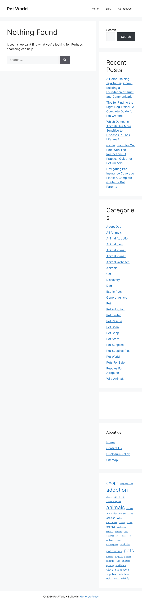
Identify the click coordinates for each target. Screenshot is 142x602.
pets (129, 550)
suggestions (122, 569)
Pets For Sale (115, 362)
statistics (121, 565)
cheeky (122, 523)
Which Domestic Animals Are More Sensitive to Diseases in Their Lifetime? (118, 130)
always (109, 497)
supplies (111, 574)
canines (110, 517)
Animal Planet (116, 250)
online (109, 540)
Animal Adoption (117, 238)
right (118, 561)
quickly (127, 557)
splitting (110, 565)
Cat (108, 274)
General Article (116, 297)
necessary (126, 536)
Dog (109, 285)
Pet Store (112, 339)
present (109, 557)
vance (116, 579)
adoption (117, 490)
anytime (129, 508)
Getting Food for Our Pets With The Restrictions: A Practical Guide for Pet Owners (120, 154)
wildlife (125, 578)
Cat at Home (111, 523)
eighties (111, 526)
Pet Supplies (115, 345)
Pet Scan (112, 327)
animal (119, 496)
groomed (110, 536)
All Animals (114, 232)
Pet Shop (112, 333)
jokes (118, 536)
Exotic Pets (114, 291)
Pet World (17, 8)
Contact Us (125, 8)
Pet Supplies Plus (118, 350)
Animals (111, 268)
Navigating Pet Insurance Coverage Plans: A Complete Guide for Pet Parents (120, 177)
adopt (112, 482)
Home (95, 8)
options (118, 540)
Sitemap (112, 460)
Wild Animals (115, 378)
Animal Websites (118, 262)
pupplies (119, 557)
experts (118, 531)
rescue (110, 560)
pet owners (114, 551)
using (109, 578)
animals (115, 507)
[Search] (65, 60)
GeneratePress (89, 596)
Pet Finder (113, 315)
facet (126, 531)
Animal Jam (114, 244)
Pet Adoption (115, 309)
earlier (129, 523)
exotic (109, 531)
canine (130, 514)
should (126, 560)
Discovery (113, 280)
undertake (123, 574)
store (109, 569)
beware (122, 514)
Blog (108, 8)
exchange (121, 527)
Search (111, 30)
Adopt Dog (113, 226)
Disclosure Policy (118, 454)
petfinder (124, 544)
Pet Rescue (114, 321)
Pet (108, 303)
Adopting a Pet (126, 484)
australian (111, 513)
